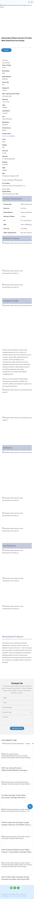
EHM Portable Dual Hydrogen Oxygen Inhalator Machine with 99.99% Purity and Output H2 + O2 (16, 824)
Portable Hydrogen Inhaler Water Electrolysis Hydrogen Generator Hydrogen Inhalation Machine (13, 796)
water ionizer (6, 136)
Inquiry (6, 50)
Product (28, 743)
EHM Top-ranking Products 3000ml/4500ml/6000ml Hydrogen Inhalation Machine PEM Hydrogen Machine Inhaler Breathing (14, 769)
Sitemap (15, 896)
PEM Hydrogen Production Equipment (13, 743)
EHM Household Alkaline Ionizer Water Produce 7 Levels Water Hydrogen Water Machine (16, 851)
